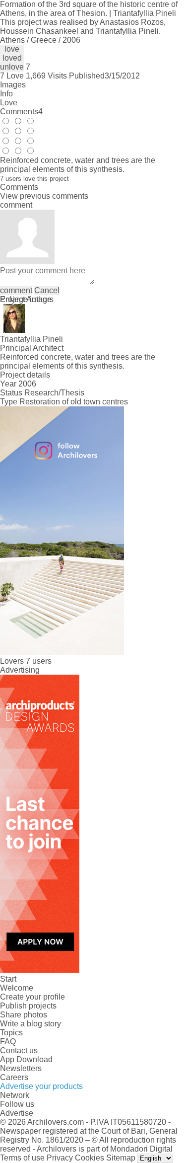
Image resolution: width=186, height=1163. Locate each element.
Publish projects (28, 1006)
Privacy (60, 1158)
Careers (14, 1077)
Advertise (16, 1113)
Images (13, 84)
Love (8, 102)
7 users (39, 661)
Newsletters (21, 1068)
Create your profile (32, 997)
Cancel (47, 290)
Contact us (19, 1050)
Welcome (16, 988)
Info (6, 93)
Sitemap (120, 1158)
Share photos (23, 1014)
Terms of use (22, 1158)
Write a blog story (30, 1023)
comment (16, 290)
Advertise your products (41, 1086)
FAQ (8, 1041)
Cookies (89, 1158)
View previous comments (44, 196)
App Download (26, 1059)
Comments (21, 111)
